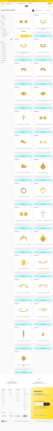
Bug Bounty (25, 403)
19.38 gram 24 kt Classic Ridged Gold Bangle (23, 316)
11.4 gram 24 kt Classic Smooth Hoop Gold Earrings (23, 148)
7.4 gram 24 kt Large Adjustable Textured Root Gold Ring (43, 29)
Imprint (25, 404)
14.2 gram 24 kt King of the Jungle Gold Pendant (43, 244)
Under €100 (4, 29)
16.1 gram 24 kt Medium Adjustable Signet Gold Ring (43, 101)
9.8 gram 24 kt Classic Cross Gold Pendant (23, 124)
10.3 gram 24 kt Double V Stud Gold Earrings (43, 148)
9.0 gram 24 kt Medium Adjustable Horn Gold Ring (43, 76)
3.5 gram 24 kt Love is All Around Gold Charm (43, 196)
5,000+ (3, 36)
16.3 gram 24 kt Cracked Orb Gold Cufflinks (23, 28)
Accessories (3, 402)
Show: (48, 10)
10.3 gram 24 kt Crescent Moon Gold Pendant (23, 244)
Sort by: (37, 10)
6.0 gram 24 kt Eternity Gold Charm (23, 196)
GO (11, 39)
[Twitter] (37, 415)
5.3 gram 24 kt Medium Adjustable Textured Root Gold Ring (23, 53)
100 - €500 (4, 31)
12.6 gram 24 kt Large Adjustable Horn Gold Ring (23, 76)
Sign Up (50, 3)
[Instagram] (39, 415)
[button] (40, 11)
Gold (21, 3)
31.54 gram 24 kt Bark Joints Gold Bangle (43, 268)
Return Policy (18, 396)
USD (28, 421)
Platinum (3, 396)
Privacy (25, 401)
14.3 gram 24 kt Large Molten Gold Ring (43, 52)
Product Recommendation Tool (26, 394)
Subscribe (47, 404)
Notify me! (43, 35)
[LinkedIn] (41, 415)
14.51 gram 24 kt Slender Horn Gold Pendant (24, 340)
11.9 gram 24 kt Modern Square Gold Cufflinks (23, 220)
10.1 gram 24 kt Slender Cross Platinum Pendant (43, 220)
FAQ (24, 397)
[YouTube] (43, 415)
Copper (3, 399)
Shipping (17, 393)
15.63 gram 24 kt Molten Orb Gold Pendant (43, 340)
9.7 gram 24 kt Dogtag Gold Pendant (23, 268)
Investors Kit (18, 400)
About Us (25, 398)
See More (2, 62)
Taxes (25, 400)
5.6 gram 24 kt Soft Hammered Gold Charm (23, 172)
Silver (31, 3)
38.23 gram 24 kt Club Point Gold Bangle (23, 292)
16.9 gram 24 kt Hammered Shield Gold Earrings (43, 124)
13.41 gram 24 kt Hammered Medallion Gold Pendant (23, 365)
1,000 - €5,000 (5, 34)
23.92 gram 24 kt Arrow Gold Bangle (43, 316)
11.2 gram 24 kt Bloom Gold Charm (43, 172)
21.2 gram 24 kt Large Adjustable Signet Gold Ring (24, 100)
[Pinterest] (45, 415)
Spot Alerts (10, 393)
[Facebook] (35, 415)
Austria (19, 421)
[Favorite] (31, 15)
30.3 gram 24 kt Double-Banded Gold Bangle (43, 292)
